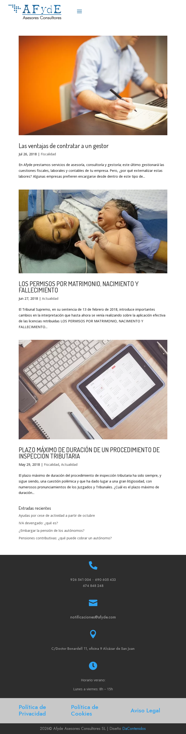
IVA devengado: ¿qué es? (38, 523)
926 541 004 (80, 579)
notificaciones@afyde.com (93, 617)
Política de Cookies (84, 710)
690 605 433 (105, 579)
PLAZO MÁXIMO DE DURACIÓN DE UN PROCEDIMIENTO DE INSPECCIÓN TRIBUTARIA (89, 453)
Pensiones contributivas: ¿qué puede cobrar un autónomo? (65, 538)
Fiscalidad (48, 154)
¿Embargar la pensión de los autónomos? (52, 530)
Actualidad (50, 298)
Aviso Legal (145, 710)
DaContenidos (134, 728)
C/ (93, 648)
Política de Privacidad (32, 710)
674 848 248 (93, 585)
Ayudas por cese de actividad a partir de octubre (57, 515)
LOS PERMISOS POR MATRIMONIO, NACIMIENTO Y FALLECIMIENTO (79, 287)
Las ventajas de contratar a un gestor (63, 146)
